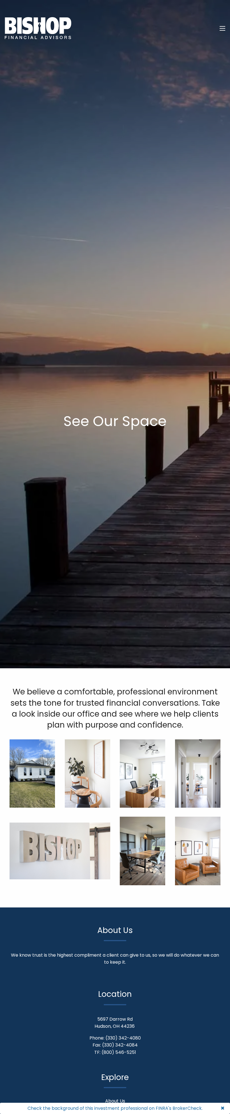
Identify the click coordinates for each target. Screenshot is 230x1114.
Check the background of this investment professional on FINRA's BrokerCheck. (115, 1108)
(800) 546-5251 (119, 1052)
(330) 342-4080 (123, 1038)
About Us (115, 1101)
